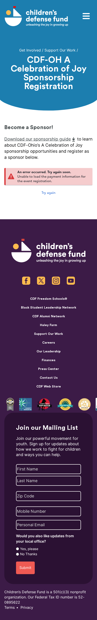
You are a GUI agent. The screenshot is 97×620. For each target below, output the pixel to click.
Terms (9, 607)
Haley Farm (48, 325)
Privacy (27, 607)
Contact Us (49, 377)
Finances (48, 360)
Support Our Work (60, 50)
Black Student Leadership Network (48, 307)
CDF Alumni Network (48, 316)
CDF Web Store (48, 386)
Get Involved (30, 50)
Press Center (48, 369)
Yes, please (29, 548)
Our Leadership (49, 351)
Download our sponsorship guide (37, 139)
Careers (48, 342)
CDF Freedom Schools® (48, 298)
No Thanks (28, 554)
